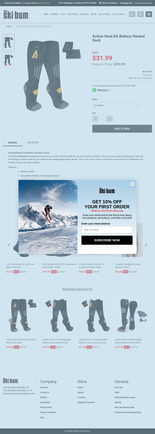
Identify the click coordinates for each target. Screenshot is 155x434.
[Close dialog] (132, 184)
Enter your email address (95, 223)
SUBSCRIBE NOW (107, 240)
